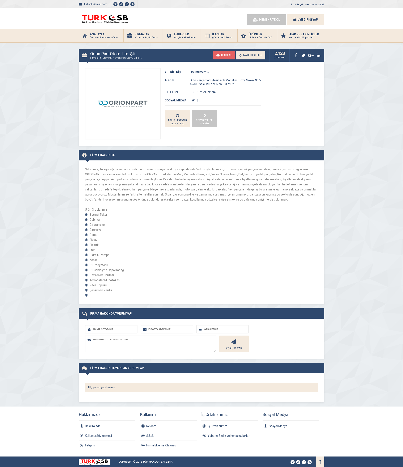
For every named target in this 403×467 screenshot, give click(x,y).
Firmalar (94, 57)
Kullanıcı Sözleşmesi (98, 435)
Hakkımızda (93, 426)
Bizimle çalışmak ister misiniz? (307, 4)
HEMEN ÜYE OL (269, 19)
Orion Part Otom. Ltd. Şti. (128, 57)
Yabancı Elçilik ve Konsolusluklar (229, 435)
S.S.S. (150, 435)
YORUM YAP (234, 348)
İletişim (90, 445)
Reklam (151, 426)
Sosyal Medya (278, 426)
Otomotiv (107, 57)
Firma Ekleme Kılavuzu (161, 445)
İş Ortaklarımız (217, 426)
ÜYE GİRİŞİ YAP (307, 19)
